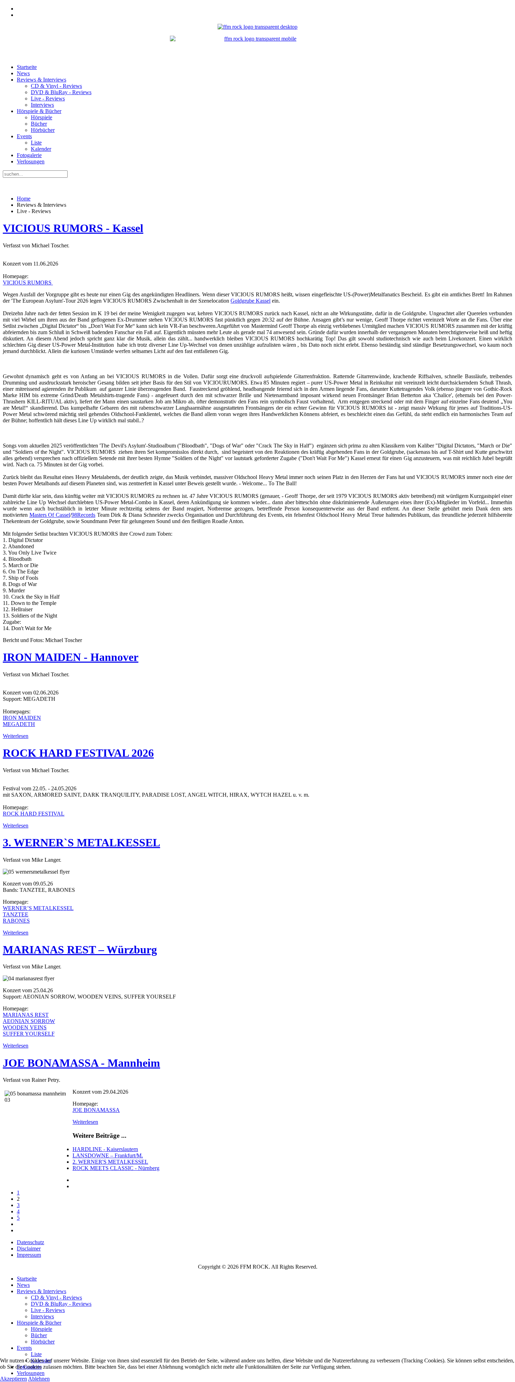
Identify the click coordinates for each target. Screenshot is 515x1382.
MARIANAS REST (26, 1015)
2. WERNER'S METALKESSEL (110, 1162)
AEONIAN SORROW (29, 1021)
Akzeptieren (13, 1379)
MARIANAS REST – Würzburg (80, 949)
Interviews (42, 105)
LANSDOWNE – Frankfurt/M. (108, 1155)
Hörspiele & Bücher (39, 111)
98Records (83, 515)
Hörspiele (41, 117)
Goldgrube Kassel (250, 301)
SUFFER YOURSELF (29, 1034)
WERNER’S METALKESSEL (38, 908)
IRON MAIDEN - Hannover (70, 657)
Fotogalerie (29, 155)
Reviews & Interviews (41, 80)
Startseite (27, 67)
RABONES (16, 921)
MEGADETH (19, 724)
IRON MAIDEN (22, 718)
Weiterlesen (15, 736)
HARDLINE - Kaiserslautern (105, 1149)
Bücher (39, 124)
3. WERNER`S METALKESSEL (81, 842)
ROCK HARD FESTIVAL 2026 (78, 753)
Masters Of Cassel (49, 515)
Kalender (41, 149)
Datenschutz (30, 1242)
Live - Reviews (48, 98)
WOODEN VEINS (25, 1027)
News (23, 73)
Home (23, 199)
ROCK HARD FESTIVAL (33, 814)
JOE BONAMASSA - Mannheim (81, 1063)
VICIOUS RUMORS (28, 282)
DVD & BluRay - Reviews (61, 92)
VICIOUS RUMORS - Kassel (73, 228)
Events (24, 136)
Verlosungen (30, 161)
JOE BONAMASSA (96, 1110)
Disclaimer (29, 1248)
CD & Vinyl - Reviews (56, 86)
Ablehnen (39, 1379)
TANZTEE (15, 914)
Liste (36, 143)
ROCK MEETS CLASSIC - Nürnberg (116, 1168)
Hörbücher (43, 130)
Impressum (29, 1255)
